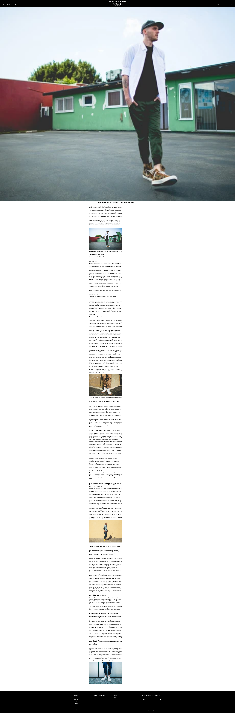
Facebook (76, 695)
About (115, 695)
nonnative (102, 492)
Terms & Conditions (139, 710)
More (16, 4)
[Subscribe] (158, 699)
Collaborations (10, 4)
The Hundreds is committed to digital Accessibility (83, 706)
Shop (4, 4)
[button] (230, 4)
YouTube (76, 703)
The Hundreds (126, 710)
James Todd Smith (103, 213)
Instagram (76, 699)
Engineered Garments (93, 492)
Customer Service (157, 710)
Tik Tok (75, 701)
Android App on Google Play (99, 696)
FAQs (115, 697)
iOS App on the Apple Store (99, 695)
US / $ (217, 4)
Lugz (95, 210)
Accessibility (151, 710)
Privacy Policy (146, 710)
